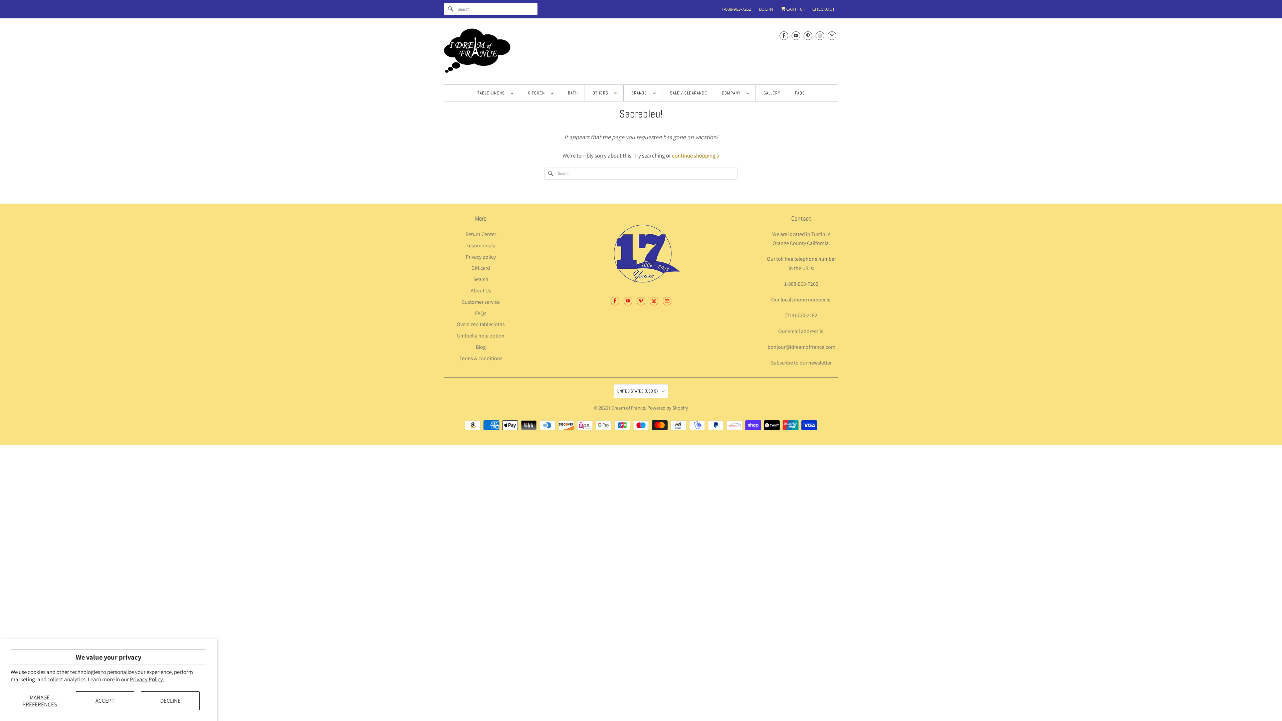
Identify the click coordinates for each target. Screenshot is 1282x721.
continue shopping (694, 155)
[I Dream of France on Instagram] (820, 35)
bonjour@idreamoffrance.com (801, 346)
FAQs (800, 93)
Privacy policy (481, 256)
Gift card (480, 267)
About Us (481, 290)
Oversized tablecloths (481, 324)
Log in (766, 9)
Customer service (481, 301)
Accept (105, 700)
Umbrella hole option (480, 335)
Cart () (795, 9)
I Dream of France (627, 408)
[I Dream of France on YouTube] (796, 35)
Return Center (480, 234)
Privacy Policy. (147, 679)
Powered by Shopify (667, 408)
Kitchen (538, 93)
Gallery (772, 93)
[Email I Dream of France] (832, 35)
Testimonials (480, 245)
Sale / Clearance (688, 93)
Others (602, 93)
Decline (170, 700)
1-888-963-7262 (736, 9)
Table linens (492, 93)
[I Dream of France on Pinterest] (808, 35)
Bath (573, 93)
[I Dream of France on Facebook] (784, 35)
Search (480, 279)
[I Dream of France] (641, 52)
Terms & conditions (480, 358)
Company (732, 93)
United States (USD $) (638, 391)
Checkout (823, 9)
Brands (640, 93)
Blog (481, 346)
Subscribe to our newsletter (801, 362)
